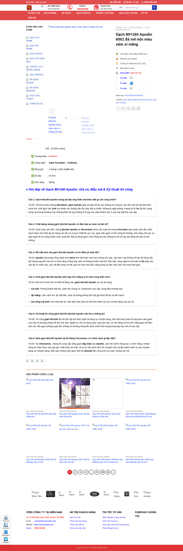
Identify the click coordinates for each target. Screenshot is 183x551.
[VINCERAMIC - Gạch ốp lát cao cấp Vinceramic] (31, 7)
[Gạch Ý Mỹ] (62, 494)
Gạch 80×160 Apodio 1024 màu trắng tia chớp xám (106, 415)
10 (102, 472)
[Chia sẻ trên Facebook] (118, 108)
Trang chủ (121, 27)
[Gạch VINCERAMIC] (127, 494)
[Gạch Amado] (148, 494)
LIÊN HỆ (32, 18)
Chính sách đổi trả (77, 525)
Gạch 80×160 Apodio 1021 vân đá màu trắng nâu (74, 415)
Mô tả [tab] (29, 142)
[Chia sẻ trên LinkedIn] (138, 108)
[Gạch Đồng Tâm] (37, 494)
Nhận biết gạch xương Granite (114, 517)
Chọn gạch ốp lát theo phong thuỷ (115, 525)
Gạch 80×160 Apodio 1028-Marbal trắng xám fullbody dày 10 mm (141, 415)
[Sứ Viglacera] (117, 494)
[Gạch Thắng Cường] (72, 494)
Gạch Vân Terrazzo (110, 521)
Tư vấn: (123, 83)
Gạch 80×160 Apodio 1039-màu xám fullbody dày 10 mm (140, 460)
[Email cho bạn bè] (128, 108)
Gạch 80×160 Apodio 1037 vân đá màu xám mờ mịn (74, 460)
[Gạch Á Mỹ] (94, 494)
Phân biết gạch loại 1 (110, 528)
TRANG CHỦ (34, 13)
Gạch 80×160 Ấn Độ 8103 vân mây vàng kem (41, 415)
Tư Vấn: (123, 78)
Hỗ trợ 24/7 (124, 73)
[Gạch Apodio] (50, 494)
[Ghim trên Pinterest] (133, 108)
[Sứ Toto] (137, 494)
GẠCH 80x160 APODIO (134, 95)
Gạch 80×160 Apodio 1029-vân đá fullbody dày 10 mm (41, 460)
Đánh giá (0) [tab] (40, 142)
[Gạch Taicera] (107, 494)
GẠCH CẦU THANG (128, 13)
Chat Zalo (6, 528)
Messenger (5, 535)
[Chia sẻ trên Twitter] (123, 108)
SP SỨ (144, 13)
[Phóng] (52, 111)
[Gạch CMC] (82, 494)
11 (108, 472)
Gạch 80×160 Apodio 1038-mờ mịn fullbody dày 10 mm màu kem (107, 460)
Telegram (6, 542)
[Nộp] (154, 7)
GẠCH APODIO (135, 27)
